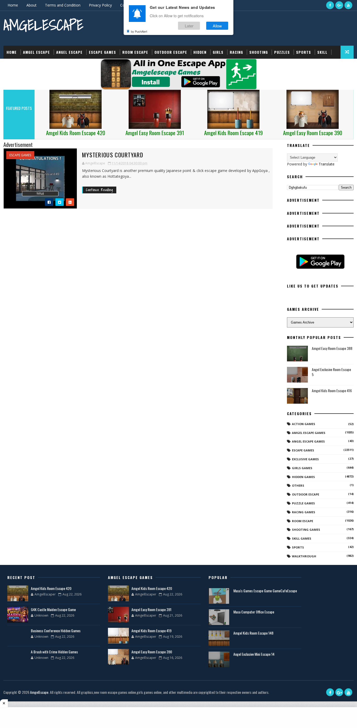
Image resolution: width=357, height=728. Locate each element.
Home (13, 5)
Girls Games (302, 468)
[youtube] (348, 5)
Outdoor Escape (170, 52)
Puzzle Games (303, 503)
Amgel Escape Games (308, 433)
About (31, 5)
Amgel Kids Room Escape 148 (253, 633)
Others (298, 485)
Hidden (199, 52)
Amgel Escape (36, 52)
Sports (303, 52)
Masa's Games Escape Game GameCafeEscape (265, 590)
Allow (217, 25)
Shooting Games (306, 530)
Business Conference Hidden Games (55, 630)
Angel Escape (69, 52)
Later (189, 25)
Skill (322, 52)
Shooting (258, 52)
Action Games (303, 424)
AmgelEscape (43, 25)
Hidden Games (303, 477)
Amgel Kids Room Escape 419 (151, 630)
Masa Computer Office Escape (253, 611)
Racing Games (303, 512)
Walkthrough (304, 556)
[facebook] (330, 5)
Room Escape (135, 52)
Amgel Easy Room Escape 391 (151, 609)
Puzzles (282, 52)
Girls (218, 52)
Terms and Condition (62, 5)
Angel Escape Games (308, 441)
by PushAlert (139, 31)
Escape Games (102, 52)
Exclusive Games (305, 459)
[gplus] (339, 5)
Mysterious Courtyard (112, 155)
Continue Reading (99, 189)
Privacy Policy (100, 5)
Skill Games (301, 538)
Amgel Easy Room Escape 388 (332, 348)
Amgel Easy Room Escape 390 (151, 651)
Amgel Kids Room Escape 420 (51, 588)
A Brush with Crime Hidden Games (54, 651)
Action (13, 65)
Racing (236, 52)
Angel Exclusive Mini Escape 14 (253, 654)
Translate (327, 164)
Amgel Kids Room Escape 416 (332, 390)
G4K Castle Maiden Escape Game (53, 609)
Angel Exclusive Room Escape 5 (331, 372)
